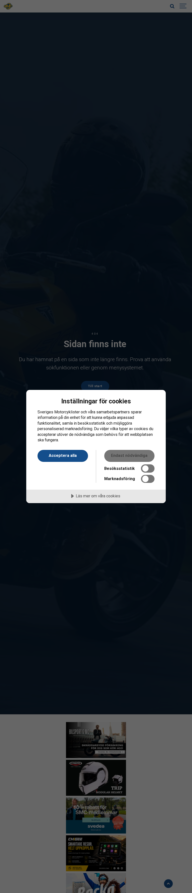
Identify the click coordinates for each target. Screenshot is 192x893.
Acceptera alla (63, 455)
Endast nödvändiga (129, 455)
